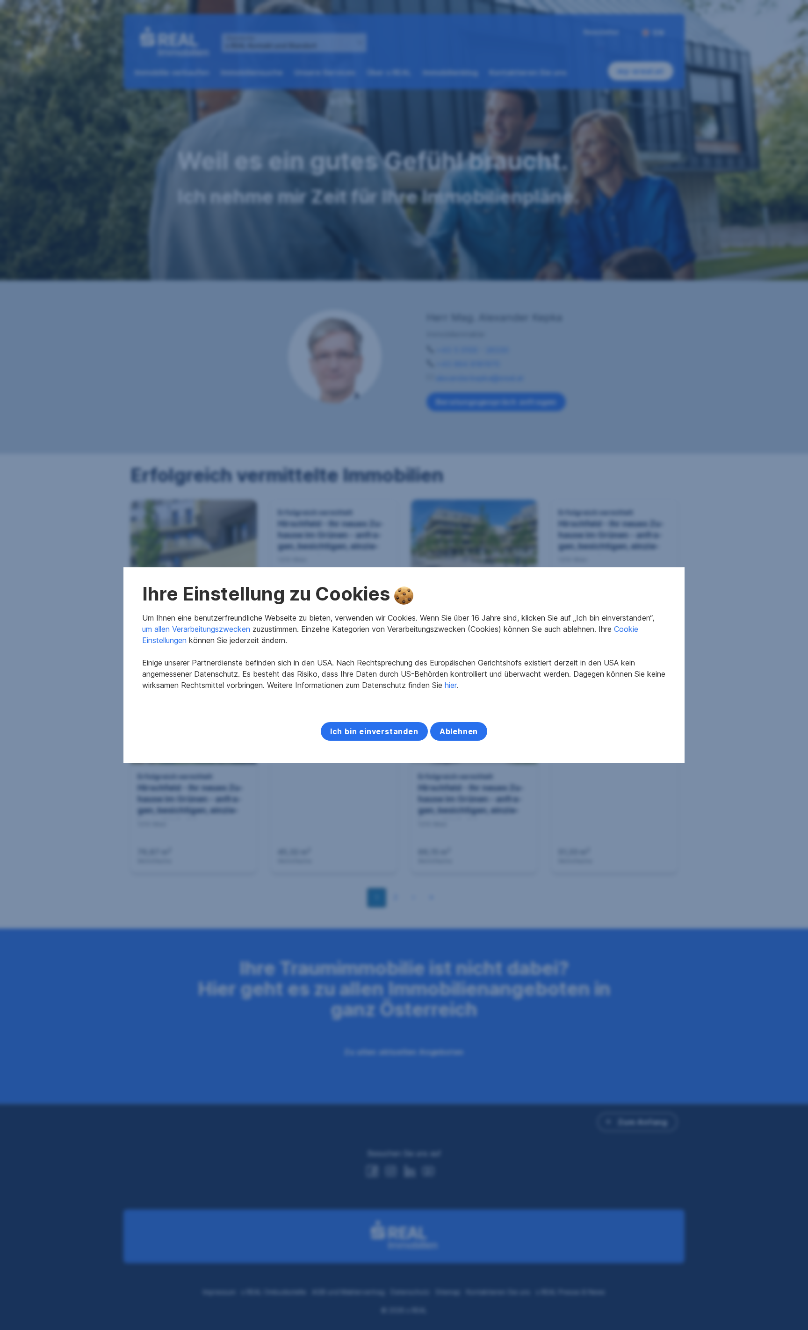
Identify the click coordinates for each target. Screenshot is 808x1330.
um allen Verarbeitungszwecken (196, 629)
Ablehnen (459, 731)
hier (450, 685)
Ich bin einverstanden (374, 731)
